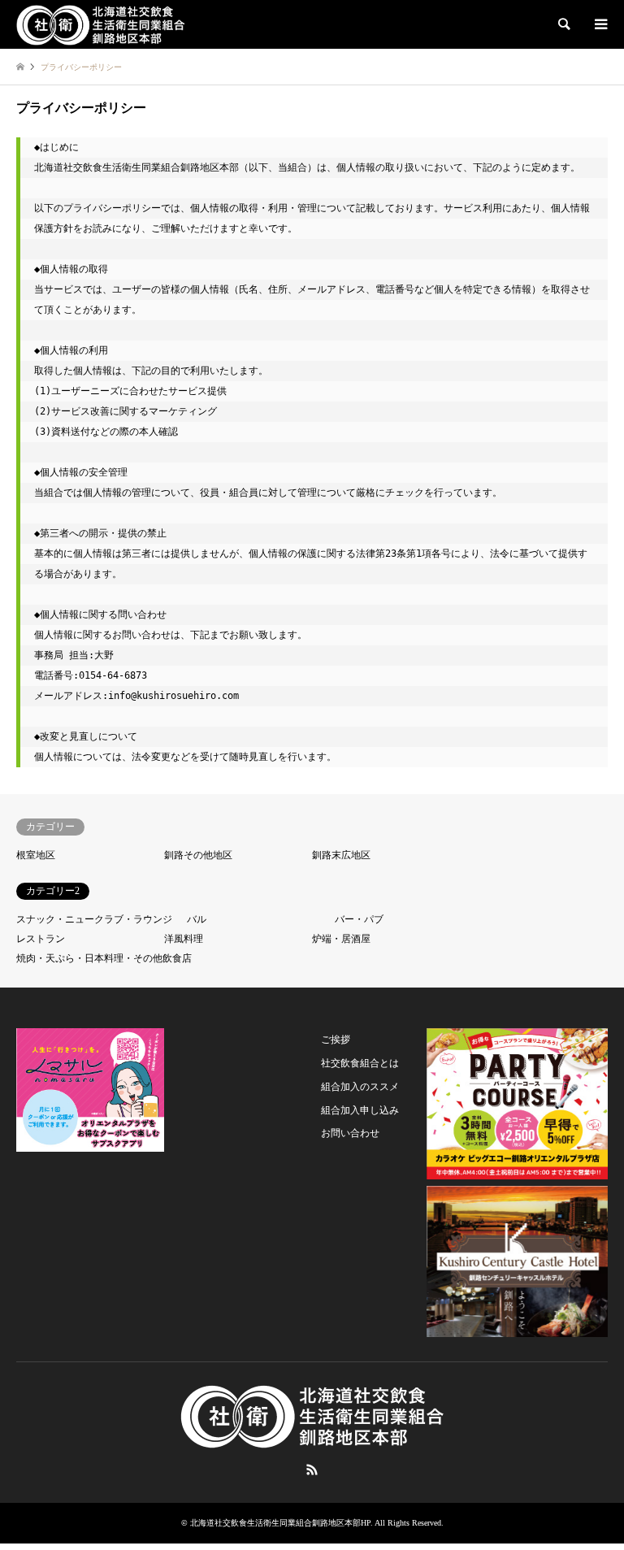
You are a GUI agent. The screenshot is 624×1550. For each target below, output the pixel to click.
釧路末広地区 (341, 855)
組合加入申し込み (360, 1110)
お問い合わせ (350, 1133)
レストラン (40, 938)
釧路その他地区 (198, 855)
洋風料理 (183, 938)
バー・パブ (359, 919)
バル (196, 919)
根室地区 (35, 855)
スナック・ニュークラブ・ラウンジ (94, 919)
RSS (312, 1469)
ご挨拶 (335, 1039)
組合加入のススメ (360, 1086)
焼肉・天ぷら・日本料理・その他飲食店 (104, 958)
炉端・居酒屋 (341, 938)
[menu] (599, 24)
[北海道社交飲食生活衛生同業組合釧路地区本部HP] (100, 24)
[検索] (563, 24)
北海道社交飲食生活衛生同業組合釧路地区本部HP (280, 1522)
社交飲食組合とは (360, 1063)
